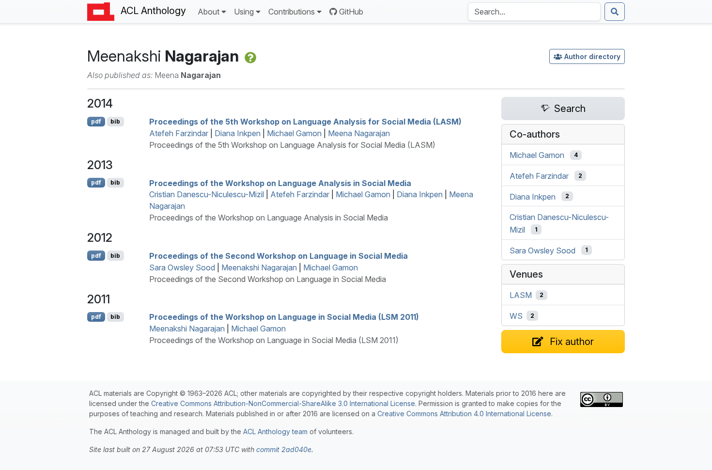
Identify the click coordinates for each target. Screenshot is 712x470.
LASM (521, 295)
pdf (96, 121)
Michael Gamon (294, 133)
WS (516, 316)
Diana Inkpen (238, 133)
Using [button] (244, 11)
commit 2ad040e (283, 449)
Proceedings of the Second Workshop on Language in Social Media (278, 256)
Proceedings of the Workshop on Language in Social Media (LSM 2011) (274, 340)
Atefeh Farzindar (178, 133)
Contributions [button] (291, 11)
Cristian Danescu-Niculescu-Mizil (206, 194)
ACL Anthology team (275, 431)
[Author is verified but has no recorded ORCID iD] (249, 56)
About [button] (208, 11)
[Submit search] (614, 11)
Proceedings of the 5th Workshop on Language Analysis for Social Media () (305, 121)
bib (115, 121)
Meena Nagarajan (359, 133)
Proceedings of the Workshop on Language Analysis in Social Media (280, 183)
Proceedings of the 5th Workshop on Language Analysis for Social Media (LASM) (292, 145)
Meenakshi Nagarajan (259, 267)
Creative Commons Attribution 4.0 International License (464, 413)
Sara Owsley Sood (182, 267)
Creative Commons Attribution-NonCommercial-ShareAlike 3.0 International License (283, 403)
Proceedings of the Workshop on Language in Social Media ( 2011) (284, 317)
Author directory (592, 56)
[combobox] (534, 11)
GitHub (351, 11)
